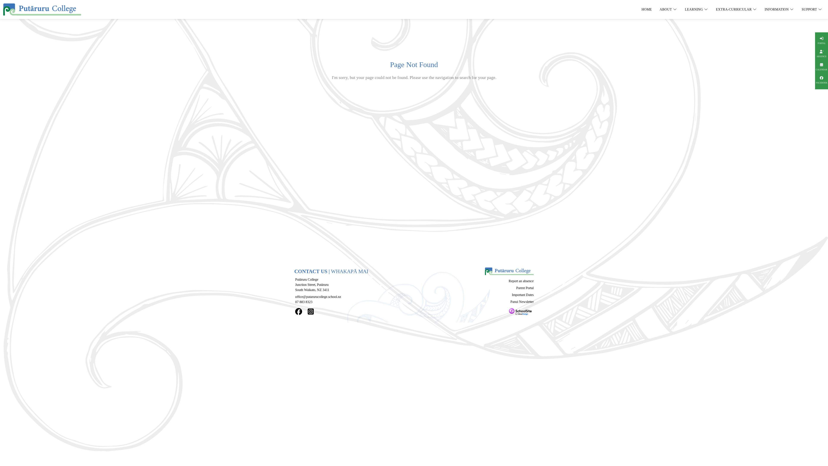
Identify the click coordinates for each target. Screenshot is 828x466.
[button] (646, 9)
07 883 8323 (303, 302)
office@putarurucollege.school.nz (318, 297)
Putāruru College (306, 279)
